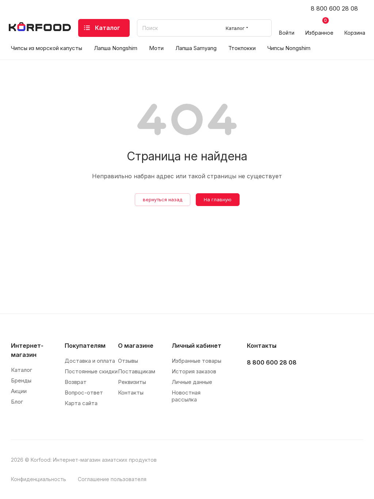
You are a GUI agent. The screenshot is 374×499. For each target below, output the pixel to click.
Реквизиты (132, 381)
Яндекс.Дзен (309, 381)
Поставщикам (136, 371)
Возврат (76, 381)
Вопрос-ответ (84, 392)
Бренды (21, 380)
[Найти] (263, 28)
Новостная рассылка (186, 396)
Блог (17, 401)
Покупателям (85, 345)
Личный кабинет (196, 345)
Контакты (131, 392)
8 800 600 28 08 (334, 8)
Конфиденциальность (38, 479)
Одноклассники (291, 381)
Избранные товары (196, 360)
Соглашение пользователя (112, 479)
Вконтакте (255, 381)
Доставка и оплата (90, 360)
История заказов (194, 371)
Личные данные (192, 381)
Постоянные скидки (91, 371)
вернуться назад (162, 199)
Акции (19, 391)
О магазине (135, 345)
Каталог (21, 369)
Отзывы (128, 360)
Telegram (273, 381)
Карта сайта (81, 403)
